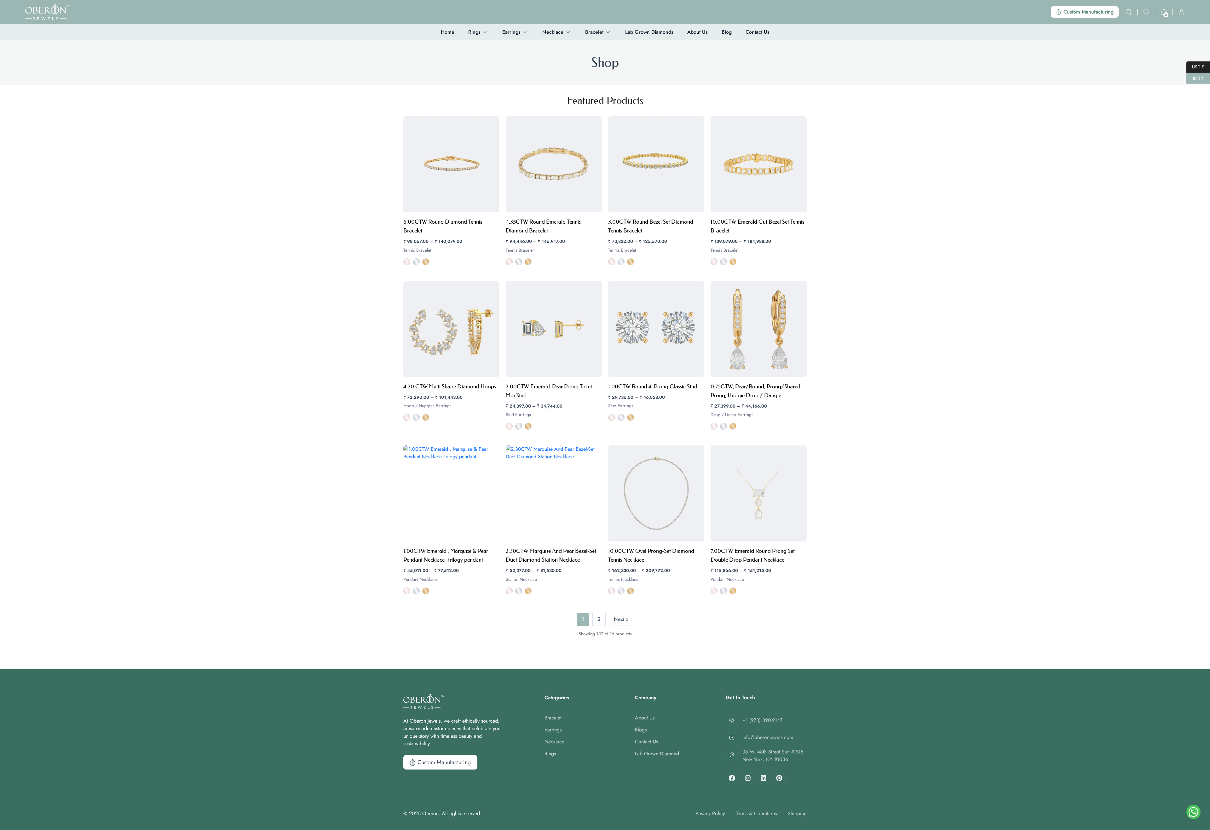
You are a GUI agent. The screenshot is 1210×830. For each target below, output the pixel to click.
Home (447, 32)
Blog (727, 32)
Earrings (511, 32)
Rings (474, 32)
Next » (621, 619)
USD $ (1195, 66)
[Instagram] (747, 778)
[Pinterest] (779, 778)
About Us (697, 32)
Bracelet (594, 32)
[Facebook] (732, 778)
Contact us (757, 32)
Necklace (552, 32)
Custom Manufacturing (1088, 11)
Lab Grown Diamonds (649, 32)
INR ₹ (1195, 77)
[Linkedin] (763, 778)
